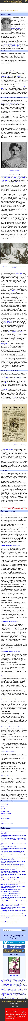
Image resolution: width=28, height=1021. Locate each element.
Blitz (11, 984)
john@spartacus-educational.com (18, 507)
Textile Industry (6, 992)
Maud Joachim (13, 178)
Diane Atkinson (5, 858)
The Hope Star (5, 751)
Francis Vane (19, 273)
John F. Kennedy (21, 993)
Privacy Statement (14, 1003)
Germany (5, 986)
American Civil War (4, 988)
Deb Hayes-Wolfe (6, 832)
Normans (23, 981)
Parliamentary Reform (8, 990)
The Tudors (3, 808)
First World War (4, 816)
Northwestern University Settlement (9, 44)
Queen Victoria (22, 994)
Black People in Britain (21, 983)
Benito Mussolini (23, 997)
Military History (17, 980)
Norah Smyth (4, 115)
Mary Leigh (7, 322)
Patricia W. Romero (6, 915)
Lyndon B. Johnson (5, 994)
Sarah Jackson (5, 861)
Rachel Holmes (15, 397)
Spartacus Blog (5, 993)
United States (16, 984)
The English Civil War (6, 811)
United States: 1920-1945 (7, 823)
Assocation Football (16, 981)
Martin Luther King (20, 995)
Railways (15, 990)
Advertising (14, 1005)
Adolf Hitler (2, 997)
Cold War (22, 984)
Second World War (14, 979)
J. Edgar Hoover (6, 995)
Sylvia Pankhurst (12, 71)
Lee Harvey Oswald (23, 998)
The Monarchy (6, 984)
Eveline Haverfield (23, 177)
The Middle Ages (5, 804)
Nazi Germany (4, 821)
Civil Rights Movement (22, 988)
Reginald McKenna (6, 900)
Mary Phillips (7, 177)
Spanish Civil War (12, 988)
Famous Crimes (12, 983)
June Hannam (4, 343)
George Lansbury (5, 180)
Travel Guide (22, 992)
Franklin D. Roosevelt (4, 998)
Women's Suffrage (22, 989)
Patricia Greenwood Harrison (9, 838)
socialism (3, 181)
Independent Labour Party (18, 183)
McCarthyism (4, 989)
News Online (14, 1006)
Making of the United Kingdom (15, 985)
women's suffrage (19, 181)
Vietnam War (10, 980)
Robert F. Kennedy (14, 994)
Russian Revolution (5, 818)
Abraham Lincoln (14, 998)
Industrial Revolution (6, 813)
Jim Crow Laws (16, 997)
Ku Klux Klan (13, 995)
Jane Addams (4, 46)
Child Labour (14, 989)
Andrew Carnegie (15, 28)
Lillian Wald (10, 76)
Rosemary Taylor (15, 861)
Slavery (9, 989)
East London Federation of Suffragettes (10, 103)
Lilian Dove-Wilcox (5, 178)
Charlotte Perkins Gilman (16, 75)
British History (4, 980)
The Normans (4, 806)
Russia (24, 985)
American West (4, 983)
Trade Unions (21, 990)
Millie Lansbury (14, 177)
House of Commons (11, 331)
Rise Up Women (14, 975)
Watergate (24, 980)
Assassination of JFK (6, 981)
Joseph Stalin (9, 997)
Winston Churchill (13, 993)
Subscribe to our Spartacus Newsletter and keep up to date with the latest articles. (14, 937)
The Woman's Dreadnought (9, 445)
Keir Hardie (14, 176)
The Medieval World (12, 986)
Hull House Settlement (14, 45)
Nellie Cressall (20, 178)
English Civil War (4, 985)
